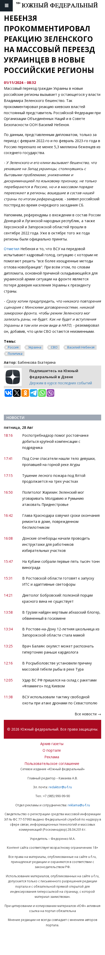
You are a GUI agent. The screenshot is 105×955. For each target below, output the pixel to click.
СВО (54, 347)
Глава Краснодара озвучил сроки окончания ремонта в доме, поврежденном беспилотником (61, 521)
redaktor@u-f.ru (60, 787)
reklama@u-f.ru (79, 805)
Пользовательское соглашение (51, 763)
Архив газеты (51, 743)
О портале (52, 750)
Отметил (11, 248)
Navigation (6, 5)
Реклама (51, 756)
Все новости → (88, 713)
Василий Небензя (81, 347)
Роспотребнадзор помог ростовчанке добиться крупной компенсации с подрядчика (55, 441)
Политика (15, 354)
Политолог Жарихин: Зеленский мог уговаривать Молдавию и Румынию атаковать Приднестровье (53, 498)
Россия (13, 347)
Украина (34, 347)
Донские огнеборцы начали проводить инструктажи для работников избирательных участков (56, 544)
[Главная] (60, 5)
